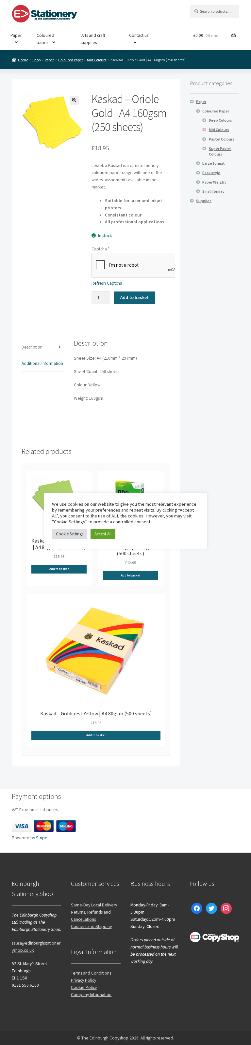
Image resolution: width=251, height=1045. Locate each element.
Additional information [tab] (42, 363)
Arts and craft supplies (93, 39)
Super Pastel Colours (220, 151)
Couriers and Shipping (91, 926)
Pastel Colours (221, 139)
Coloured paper (45, 39)
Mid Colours (96, 59)
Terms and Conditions (91, 973)
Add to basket (134, 297)
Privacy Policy (83, 980)
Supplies (203, 200)
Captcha (101, 249)
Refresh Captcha (107, 283)
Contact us (138, 35)
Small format (213, 191)
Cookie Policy (84, 987)
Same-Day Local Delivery (94, 905)
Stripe (41, 838)
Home (23, 59)
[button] (74, 100)
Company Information (91, 994)
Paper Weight (214, 182)
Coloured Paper (70, 59)
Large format (213, 163)
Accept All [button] (102, 534)
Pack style (211, 172)
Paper (16, 35)
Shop (36, 59)
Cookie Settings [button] (69, 534)
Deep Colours (220, 120)
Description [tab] (32, 347)
